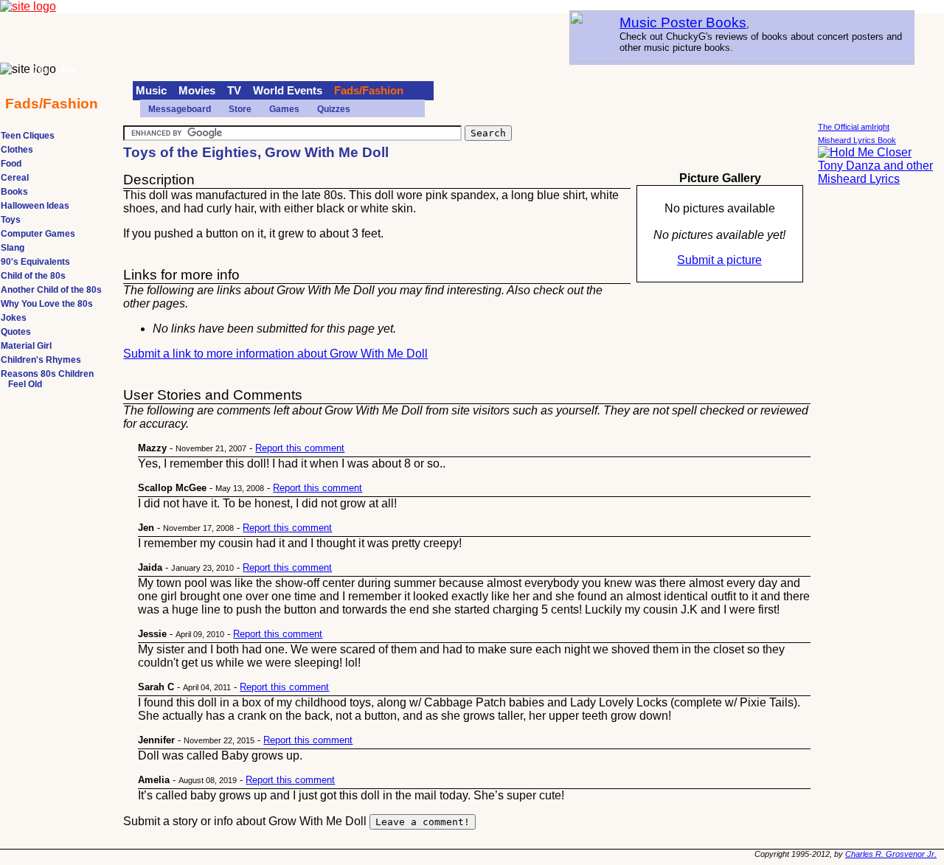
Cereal (15, 178)
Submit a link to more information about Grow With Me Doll (275, 353)
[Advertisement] (877, 420)
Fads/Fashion (368, 91)
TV (234, 91)
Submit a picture (719, 260)
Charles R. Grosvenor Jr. (891, 854)
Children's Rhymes (41, 360)
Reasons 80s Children (47, 374)
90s (68, 70)
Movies (196, 91)
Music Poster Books (683, 22)
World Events (287, 91)
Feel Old (25, 384)
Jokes (14, 318)
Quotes (16, 332)
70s (41, 70)
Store (240, 109)
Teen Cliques (28, 136)
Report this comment (299, 448)
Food (11, 164)
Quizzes (333, 109)
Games (284, 109)
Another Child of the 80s (51, 290)
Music (151, 91)
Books (14, 192)
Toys (11, 220)
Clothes (17, 150)
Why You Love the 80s (47, 304)
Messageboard (179, 109)
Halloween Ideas (35, 206)
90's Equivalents (35, 262)
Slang (12, 248)
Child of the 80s (33, 276)
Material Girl (26, 346)
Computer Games (38, 234)
